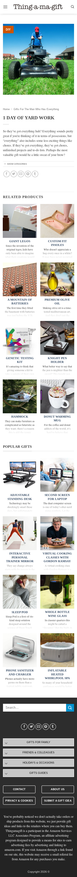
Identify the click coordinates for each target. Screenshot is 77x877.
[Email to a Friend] (21, 174)
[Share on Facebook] (6, 174)
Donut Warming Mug (57, 418)
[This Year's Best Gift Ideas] (38, 7)
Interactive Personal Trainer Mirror (20, 557)
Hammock (19, 416)
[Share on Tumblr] (35, 174)
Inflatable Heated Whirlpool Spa (57, 674)
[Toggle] (5, 164)
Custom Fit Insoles (57, 243)
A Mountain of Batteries (20, 301)
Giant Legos (19, 241)
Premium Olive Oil (57, 301)
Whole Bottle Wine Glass (57, 613)
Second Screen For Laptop (57, 497)
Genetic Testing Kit (20, 360)
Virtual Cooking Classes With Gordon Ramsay (57, 557)
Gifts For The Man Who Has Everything (36, 109)
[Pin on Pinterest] (28, 174)
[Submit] (70, 708)
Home (6, 109)
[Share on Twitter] (13, 174)
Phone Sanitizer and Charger (20, 672)
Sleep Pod (20, 612)
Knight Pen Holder (57, 360)
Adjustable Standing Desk (20, 497)
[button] (5, 7)
